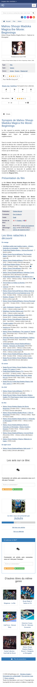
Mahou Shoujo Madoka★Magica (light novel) (16, 448)
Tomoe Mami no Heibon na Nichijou (14, 282)
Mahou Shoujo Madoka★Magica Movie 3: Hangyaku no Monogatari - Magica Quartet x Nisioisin (16, 427)
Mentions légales (25, 674)
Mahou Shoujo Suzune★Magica (13, 350)
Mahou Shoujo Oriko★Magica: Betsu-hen (15, 319)
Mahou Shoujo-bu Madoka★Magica (14, 315)
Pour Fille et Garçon (10, 79)
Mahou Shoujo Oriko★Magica (12, 268)
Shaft (14, 217)
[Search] (33, 13)
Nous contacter (9, 678)
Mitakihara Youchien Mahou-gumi (13, 311)
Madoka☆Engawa (8, 297)
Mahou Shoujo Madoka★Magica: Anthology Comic (18, 272)
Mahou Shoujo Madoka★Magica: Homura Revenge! (19, 301)
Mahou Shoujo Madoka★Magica (13, 260)
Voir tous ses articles (18, 527)
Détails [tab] (8, 114)
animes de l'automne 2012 (21, 230)
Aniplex (19, 220)
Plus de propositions (20, 659)
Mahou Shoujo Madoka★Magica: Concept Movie (18, 433)
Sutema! (5, 287)
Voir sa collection (18, 531)
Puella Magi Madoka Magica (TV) (13, 371)
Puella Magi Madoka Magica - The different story (18, 276)
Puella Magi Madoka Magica (11, 264)
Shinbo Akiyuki (17, 211)
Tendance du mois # (18, 56)
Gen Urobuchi (17, 214)
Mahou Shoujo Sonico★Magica (12, 391)
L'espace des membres (8, 1)
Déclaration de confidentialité (11, 676)
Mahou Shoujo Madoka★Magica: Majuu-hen (16, 354)
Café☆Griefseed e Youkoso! (11, 307)
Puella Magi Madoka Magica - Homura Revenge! (18, 250)
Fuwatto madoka (8, 323)
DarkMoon (13, 86)
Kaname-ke (6, 327)
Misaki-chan (6, 86)
